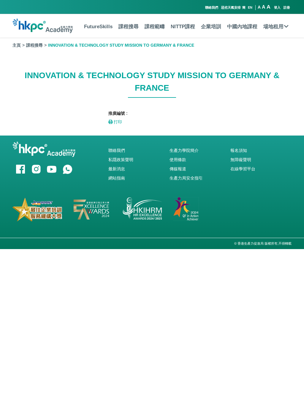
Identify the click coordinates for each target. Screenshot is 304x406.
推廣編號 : (118, 113)
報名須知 (238, 150)
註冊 (287, 7)
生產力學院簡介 (184, 150)
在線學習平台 (242, 168)
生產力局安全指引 (186, 178)
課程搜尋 (128, 26)
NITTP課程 (183, 26)
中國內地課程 (242, 26)
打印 (117, 121)
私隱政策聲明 (120, 159)
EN (250, 7)
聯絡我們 (211, 7)
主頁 (16, 45)
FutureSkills (98, 26)
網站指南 (116, 178)
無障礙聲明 (240, 159)
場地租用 (273, 26)
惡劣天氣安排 (231, 7)
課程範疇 (155, 26)
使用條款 (178, 159)
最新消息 (116, 168)
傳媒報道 (178, 168)
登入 (277, 7)
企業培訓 (211, 26)
